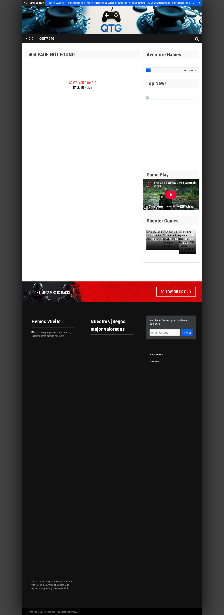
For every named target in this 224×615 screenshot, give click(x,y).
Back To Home (82, 87)
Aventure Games (164, 54)
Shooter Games (163, 221)
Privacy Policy (156, 354)
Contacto (46, 38)
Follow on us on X (176, 292)
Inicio (29, 38)
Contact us (155, 361)
